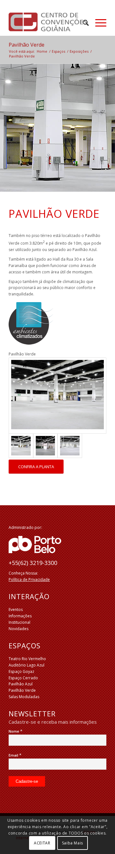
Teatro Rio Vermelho (27, 658)
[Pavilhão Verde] (57, 395)
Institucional (19, 622)
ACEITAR (42, 843)
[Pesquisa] (82, 22)
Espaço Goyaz (21, 671)
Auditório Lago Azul (26, 665)
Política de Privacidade (29, 579)
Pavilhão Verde (26, 44)
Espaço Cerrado (23, 678)
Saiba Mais (72, 843)
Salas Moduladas (24, 696)
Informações (20, 616)
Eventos (16, 609)
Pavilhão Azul (21, 684)
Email (15, 755)
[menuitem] (82, 22)
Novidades (18, 628)
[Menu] (97, 22)
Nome (15, 731)
